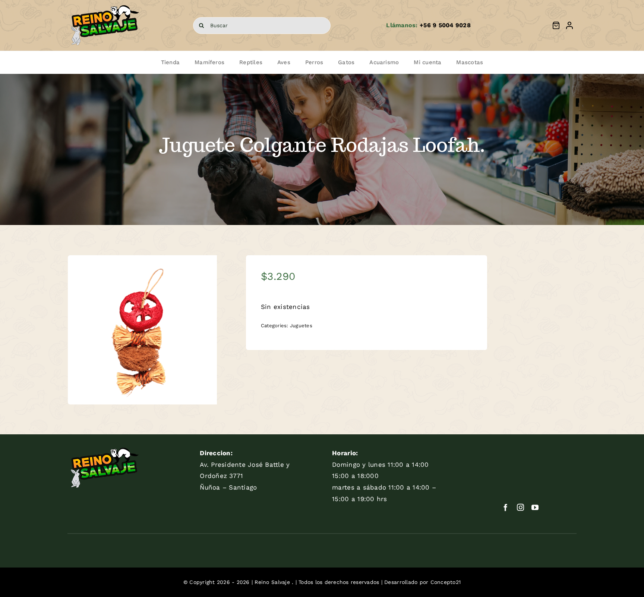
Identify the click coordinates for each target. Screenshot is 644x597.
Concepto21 (445, 582)
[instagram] (520, 507)
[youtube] (535, 507)
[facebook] (505, 507)
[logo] (105, 5)
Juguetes (301, 325)
